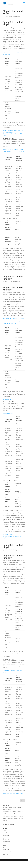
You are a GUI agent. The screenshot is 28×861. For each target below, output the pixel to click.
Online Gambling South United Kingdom (13, 149)
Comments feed (7, 852)
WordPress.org (6, 854)
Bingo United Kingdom (8, 534)
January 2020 (6, 835)
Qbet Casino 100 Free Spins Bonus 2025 (13, 816)
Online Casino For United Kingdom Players (13, 793)
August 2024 (6, 830)
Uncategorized (6, 841)
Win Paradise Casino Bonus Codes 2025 (13, 811)
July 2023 (5, 833)
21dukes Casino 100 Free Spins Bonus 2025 (13, 151)
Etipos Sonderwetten (8, 413)
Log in (4, 847)
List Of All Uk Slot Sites (8, 399)
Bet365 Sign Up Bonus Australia (11, 813)
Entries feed (6, 849)
